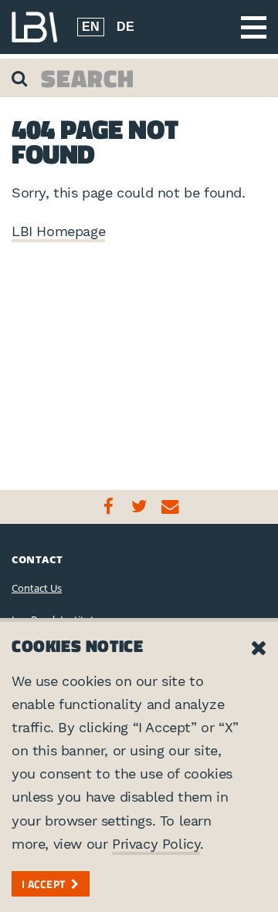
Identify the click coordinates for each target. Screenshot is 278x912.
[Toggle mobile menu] (253, 27)
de (125, 26)
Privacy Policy (156, 844)
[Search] (21, 78)
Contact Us (37, 588)
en (91, 26)
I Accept (43, 884)
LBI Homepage (58, 231)
